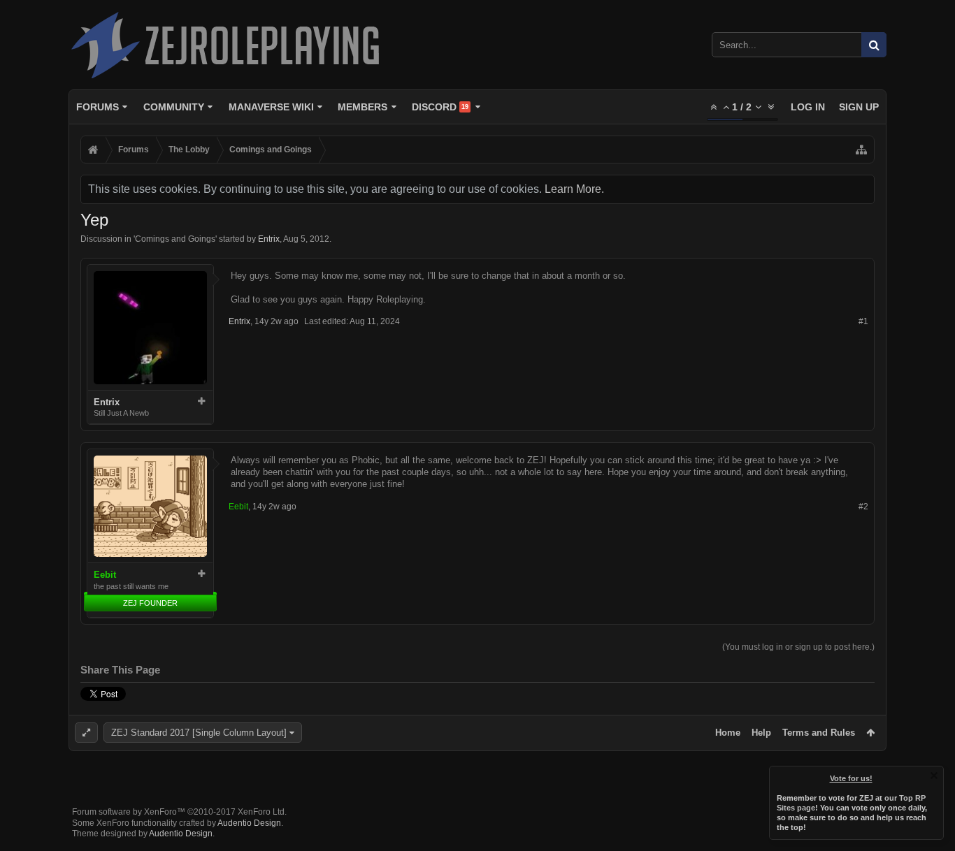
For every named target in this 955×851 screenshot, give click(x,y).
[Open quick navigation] (861, 149)
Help (761, 732)
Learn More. (574, 189)
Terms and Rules (818, 732)
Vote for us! (851, 778)
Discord (440, 106)
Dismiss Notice (934, 775)
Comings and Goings (175, 239)
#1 (863, 321)
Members (362, 106)
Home (727, 732)
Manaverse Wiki (271, 106)
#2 (863, 506)
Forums (97, 106)
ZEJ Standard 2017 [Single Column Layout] (199, 732)
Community (173, 106)
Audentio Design (249, 823)
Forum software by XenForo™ (179, 812)
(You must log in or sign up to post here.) (798, 647)
